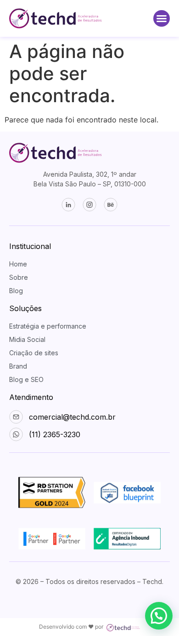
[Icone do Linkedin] (68, 205)
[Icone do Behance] (110, 205)
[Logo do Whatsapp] (55, 18)
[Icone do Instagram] (89, 205)
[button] (161, 18)
